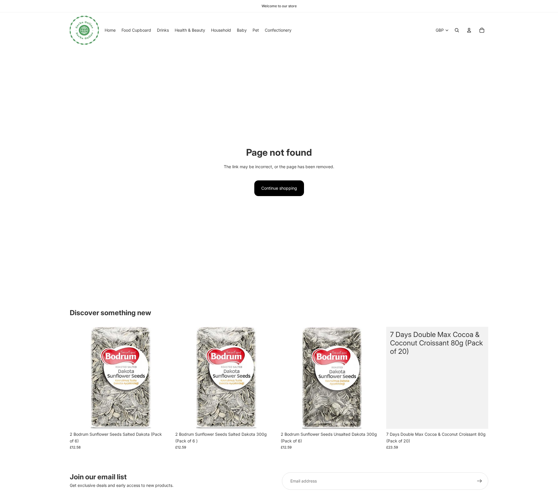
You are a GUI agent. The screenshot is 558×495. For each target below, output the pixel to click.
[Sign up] (479, 481)
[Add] (163, 420)
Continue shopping (279, 188)
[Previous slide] (78, 378)
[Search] (456, 30)
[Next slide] (163, 378)
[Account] (469, 30)
